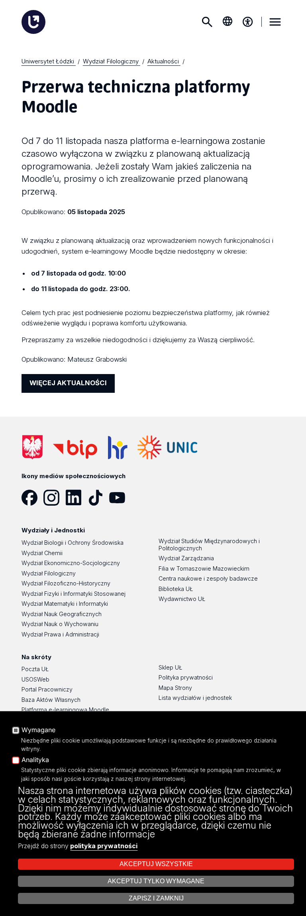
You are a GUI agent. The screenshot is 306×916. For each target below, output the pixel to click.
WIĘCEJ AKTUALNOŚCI (68, 383)
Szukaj (207, 22)
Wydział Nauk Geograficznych (62, 614)
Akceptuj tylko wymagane (156, 881)
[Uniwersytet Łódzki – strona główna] (33, 22)
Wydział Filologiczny (49, 573)
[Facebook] (32, 498)
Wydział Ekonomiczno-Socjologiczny (71, 562)
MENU (275, 22)
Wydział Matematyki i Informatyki (65, 603)
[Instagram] (54, 498)
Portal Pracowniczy (47, 689)
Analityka (35, 760)
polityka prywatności (103, 846)
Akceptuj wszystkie (156, 864)
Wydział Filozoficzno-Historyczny (66, 583)
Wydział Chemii (42, 553)
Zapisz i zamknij (156, 898)
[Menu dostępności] (247, 22)
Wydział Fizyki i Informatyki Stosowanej (74, 593)
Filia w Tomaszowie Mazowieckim (204, 568)
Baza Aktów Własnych (51, 699)
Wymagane (38, 730)
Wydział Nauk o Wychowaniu (60, 624)
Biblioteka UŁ (176, 588)
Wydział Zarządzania (186, 558)
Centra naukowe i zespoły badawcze (208, 578)
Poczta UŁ (35, 669)
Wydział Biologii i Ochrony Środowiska (73, 542)
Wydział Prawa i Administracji (60, 634)
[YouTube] (120, 498)
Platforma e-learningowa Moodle (65, 709)
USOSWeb (35, 679)
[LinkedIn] (76, 498)
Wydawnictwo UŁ (182, 598)
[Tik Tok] (98, 498)
